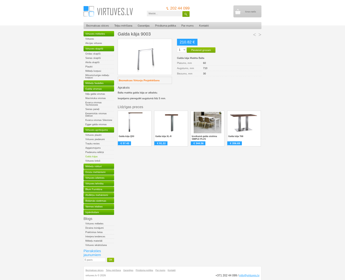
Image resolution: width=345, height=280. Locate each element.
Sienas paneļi (92, 109)
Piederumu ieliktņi (94, 152)
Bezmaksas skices (97, 25)
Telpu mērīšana (123, 25)
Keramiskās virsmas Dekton (96, 114)
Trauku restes (92, 143)
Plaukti (89, 66)
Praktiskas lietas (94, 232)
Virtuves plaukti (93, 135)
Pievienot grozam (201, 50)
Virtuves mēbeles (95, 33)
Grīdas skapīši (93, 53)
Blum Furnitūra (93, 189)
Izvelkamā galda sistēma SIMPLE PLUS (204, 137)
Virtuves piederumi (95, 139)
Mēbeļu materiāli (93, 240)
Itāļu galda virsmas (95, 94)
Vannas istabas (94, 206)
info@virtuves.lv (249, 275)
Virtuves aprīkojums (96, 129)
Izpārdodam (92, 212)
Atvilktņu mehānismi (96, 195)
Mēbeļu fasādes (94, 83)
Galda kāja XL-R (163, 136)
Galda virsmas (93, 88)
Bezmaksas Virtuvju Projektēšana (139, 80)
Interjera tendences (95, 236)
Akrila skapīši (92, 62)
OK (110, 259)
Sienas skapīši (93, 58)
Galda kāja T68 (235, 136)
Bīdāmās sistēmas (95, 200)
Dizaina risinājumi (94, 228)
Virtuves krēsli (92, 160)
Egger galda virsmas (96, 124)
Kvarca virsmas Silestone (98, 120)
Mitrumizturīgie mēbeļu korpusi (97, 76)
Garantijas (144, 25)
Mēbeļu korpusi (93, 71)
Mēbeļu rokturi (93, 166)
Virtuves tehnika (94, 183)
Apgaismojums (93, 148)
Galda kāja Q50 (126, 136)
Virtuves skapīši (94, 48)
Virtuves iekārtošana (96, 245)
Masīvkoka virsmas (95, 98)
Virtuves (89, 38)
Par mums (187, 25)
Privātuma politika (165, 25)
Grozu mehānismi (95, 172)
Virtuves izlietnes (94, 177)
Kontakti (204, 25)
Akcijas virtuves (93, 43)
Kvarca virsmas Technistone (93, 103)
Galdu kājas (91, 156)
